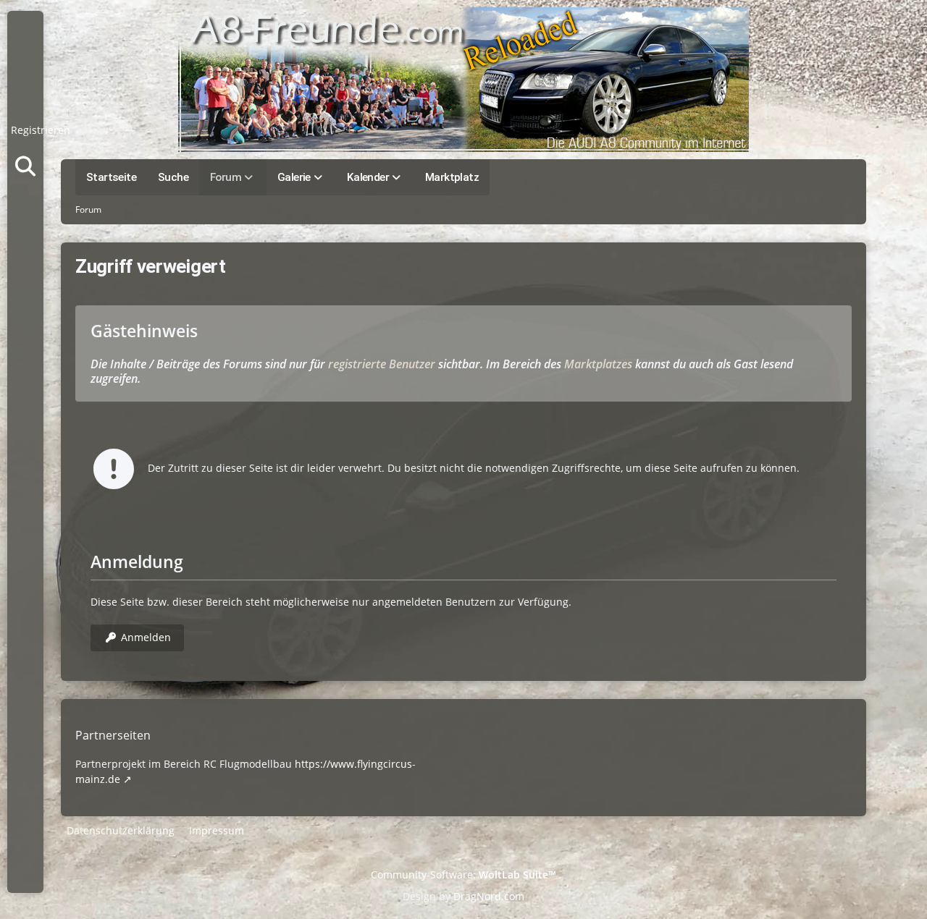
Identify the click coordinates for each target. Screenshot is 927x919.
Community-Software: (463, 874)
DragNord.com (488, 896)
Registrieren (40, 130)
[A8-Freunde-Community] (463, 79)
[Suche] (25, 166)
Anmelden (25, 94)
